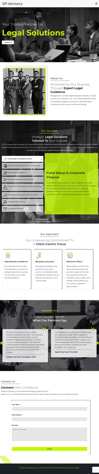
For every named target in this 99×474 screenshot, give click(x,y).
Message (15, 425)
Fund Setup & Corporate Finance (24, 159)
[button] (96, 3)
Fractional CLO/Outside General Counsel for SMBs (22, 187)
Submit (49, 449)
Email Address (17, 415)
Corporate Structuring (24, 202)
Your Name (16, 404)
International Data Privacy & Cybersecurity (24, 166)
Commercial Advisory (24, 208)
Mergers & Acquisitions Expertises (24, 179)
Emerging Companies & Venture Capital (24, 195)
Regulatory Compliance (24, 172)
